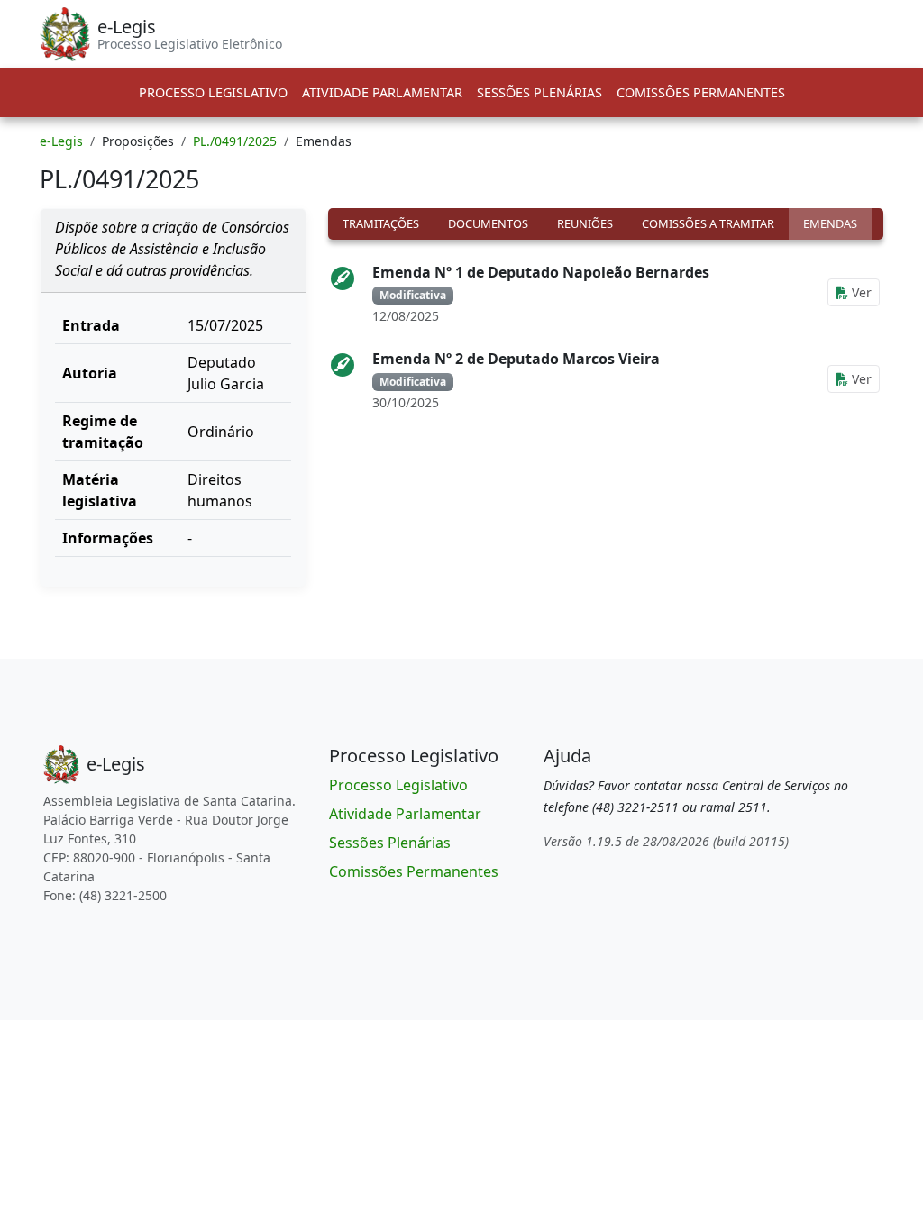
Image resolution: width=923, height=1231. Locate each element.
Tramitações (381, 223)
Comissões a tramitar (708, 223)
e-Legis (61, 141)
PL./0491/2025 (235, 141)
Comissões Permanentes (701, 92)
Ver (860, 292)
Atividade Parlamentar (382, 92)
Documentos (488, 223)
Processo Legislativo (213, 92)
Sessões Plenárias (539, 92)
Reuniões (585, 223)
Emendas (830, 223)
